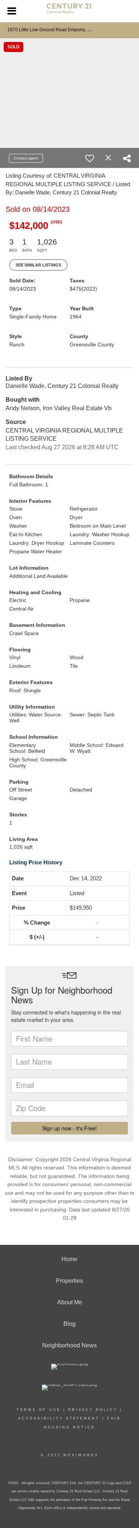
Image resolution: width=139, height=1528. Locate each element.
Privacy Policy (93, 1410)
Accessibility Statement (59, 1418)
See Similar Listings (38, 265)
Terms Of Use (39, 1410)
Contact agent (26, 158)
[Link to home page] (69, 11)
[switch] (89, 158)
